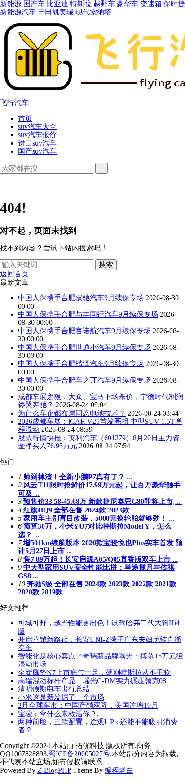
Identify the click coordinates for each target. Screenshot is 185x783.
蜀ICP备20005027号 (79, 753)
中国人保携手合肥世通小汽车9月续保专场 (84, 347)
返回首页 (14, 274)
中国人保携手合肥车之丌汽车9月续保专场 (84, 380)
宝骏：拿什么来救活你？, (58, 714)
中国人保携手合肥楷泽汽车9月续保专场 (81, 363)
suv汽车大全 (37, 126)
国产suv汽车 (37, 151)
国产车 (34, 4)
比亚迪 (57, 4)
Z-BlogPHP (54, 770)
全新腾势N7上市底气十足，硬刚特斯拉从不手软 (94, 672)
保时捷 (174, 4)
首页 (25, 118)
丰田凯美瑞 (56, 12)
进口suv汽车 (37, 143)
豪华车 (127, 4)
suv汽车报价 (37, 134)
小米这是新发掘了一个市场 (61, 697)
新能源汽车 (18, 12)
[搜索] (101, 168)
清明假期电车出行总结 (54, 689)
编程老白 (119, 770)
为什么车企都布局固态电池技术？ (72, 413)
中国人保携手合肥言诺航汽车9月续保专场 (84, 331)
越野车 (104, 4)
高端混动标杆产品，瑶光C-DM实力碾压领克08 (92, 680)
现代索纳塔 (93, 12)
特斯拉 (81, 4)
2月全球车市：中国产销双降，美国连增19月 (88, 705)
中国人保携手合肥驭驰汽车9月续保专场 (81, 297)
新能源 (11, 4)
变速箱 (151, 4)
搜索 (106, 264)
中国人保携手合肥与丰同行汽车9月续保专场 (88, 314)
